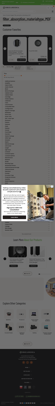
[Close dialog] (52, 186)
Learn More (14, 217)
